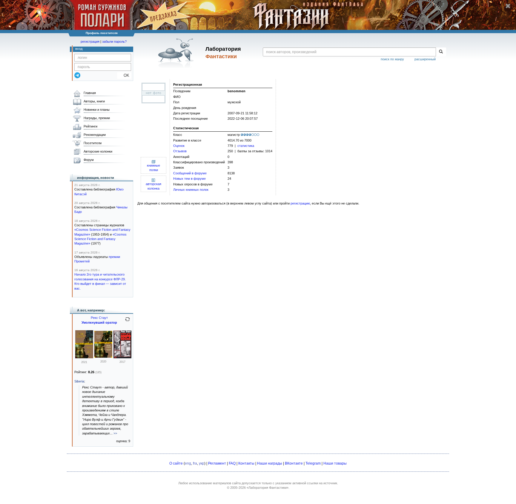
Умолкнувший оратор (99, 322)
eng (188, 463)
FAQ (232, 463)
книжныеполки (153, 168)
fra (195, 463)
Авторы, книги (94, 101)
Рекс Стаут (99, 317)
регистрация (90, 41)
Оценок (179, 145)
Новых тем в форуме (189, 178)
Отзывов (180, 151)
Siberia (79, 381)
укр (201, 463)
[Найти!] (441, 51)
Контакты (246, 463)
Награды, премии (97, 118)
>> (115, 433)
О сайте (176, 463)
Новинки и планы (97, 109)
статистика (245, 145)
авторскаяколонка (153, 186)
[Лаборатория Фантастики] (177, 53)
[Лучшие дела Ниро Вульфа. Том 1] (122, 357)
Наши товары (335, 463)
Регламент (217, 463)
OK (124, 75)
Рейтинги (90, 126)
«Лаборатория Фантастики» (267, 487)
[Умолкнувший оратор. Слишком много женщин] (84, 357)
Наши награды (269, 463)
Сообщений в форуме (190, 173)
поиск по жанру (392, 59)
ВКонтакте (294, 463)
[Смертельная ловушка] (103, 356)
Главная (90, 93)
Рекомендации (95, 134)
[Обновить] (127, 321)
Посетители (93, 143)
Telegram (313, 463)
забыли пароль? (114, 41)
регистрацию (300, 203)
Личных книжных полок (190, 189)
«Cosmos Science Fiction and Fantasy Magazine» (100, 239)
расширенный (425, 59)
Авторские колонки (98, 151)
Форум (89, 160)
